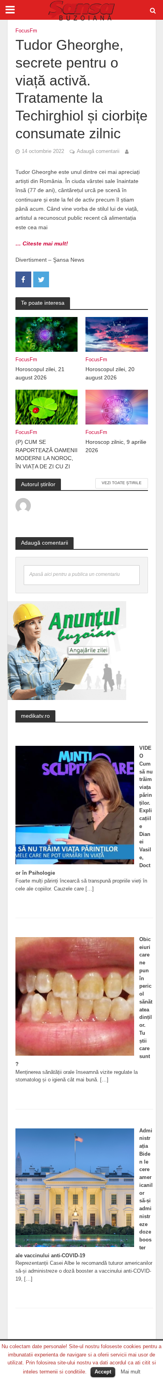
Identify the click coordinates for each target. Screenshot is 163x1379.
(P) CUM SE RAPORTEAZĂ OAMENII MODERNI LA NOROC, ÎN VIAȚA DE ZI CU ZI (46, 454)
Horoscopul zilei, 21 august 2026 (39, 373)
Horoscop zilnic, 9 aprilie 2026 (115, 446)
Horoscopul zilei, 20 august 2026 (110, 373)
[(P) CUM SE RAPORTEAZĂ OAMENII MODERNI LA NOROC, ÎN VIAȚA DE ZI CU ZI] (46, 406)
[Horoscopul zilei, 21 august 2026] (46, 333)
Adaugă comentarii (98, 151)
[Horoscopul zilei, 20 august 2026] (116, 333)
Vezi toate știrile (122, 483)
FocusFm (26, 31)
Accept (103, 1372)
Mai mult (130, 1372)
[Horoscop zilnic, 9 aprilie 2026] (116, 406)
